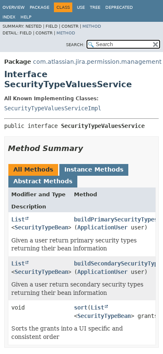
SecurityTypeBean (41, 227)
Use (81, 7)
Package (39, 7)
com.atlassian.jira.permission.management (97, 61)
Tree (95, 7)
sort (80, 307)
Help (25, 17)
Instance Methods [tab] (93, 169)
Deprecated (119, 7)
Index (9, 17)
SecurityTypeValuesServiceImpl (52, 108)
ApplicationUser (102, 227)
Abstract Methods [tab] (42, 181)
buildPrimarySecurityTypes (116, 219)
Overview (14, 7)
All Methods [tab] (33, 169)
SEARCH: (75, 44)
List (18, 219)
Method (91, 26)
